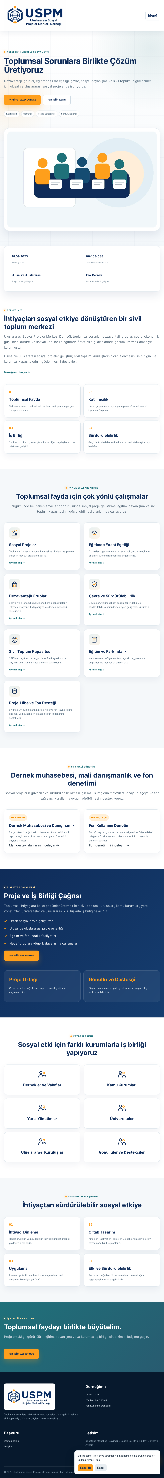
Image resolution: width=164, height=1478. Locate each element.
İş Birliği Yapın (57, 99)
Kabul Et (85, 1467)
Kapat (100, 1467)
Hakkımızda (92, 1394)
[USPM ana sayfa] (35, 15)
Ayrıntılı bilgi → (17, 562)
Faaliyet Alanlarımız (22, 99)
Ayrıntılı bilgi (93, 1459)
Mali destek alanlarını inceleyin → (34, 845)
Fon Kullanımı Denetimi (98, 1405)
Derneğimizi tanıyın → (17, 372)
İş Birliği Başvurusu (21, 955)
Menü (152, 15)
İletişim (8, 1446)
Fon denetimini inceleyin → (109, 845)
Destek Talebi (11, 1440)
